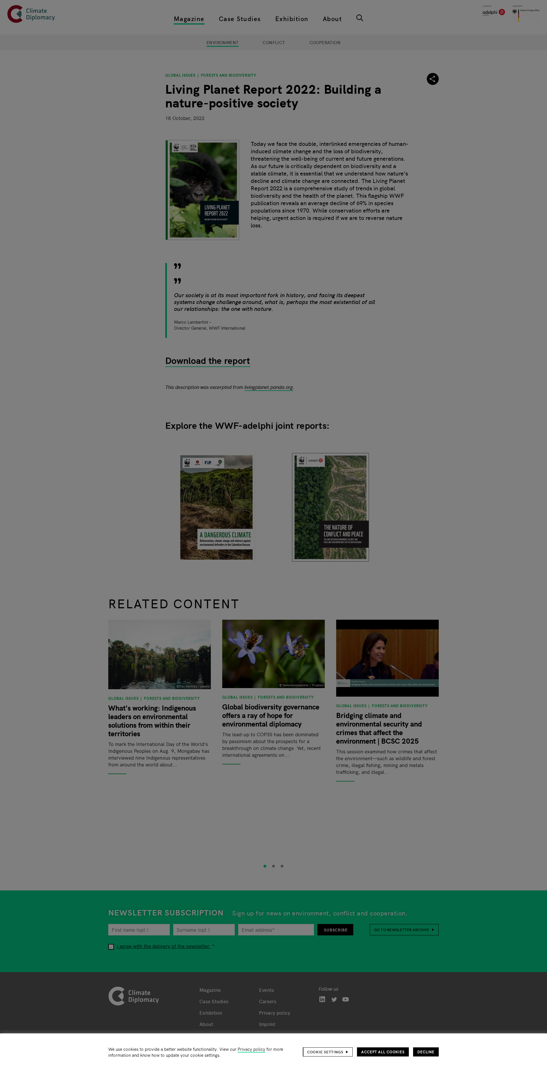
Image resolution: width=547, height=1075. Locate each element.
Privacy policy (251, 1049)
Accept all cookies (383, 1051)
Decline (425, 1051)
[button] (328, 1051)
